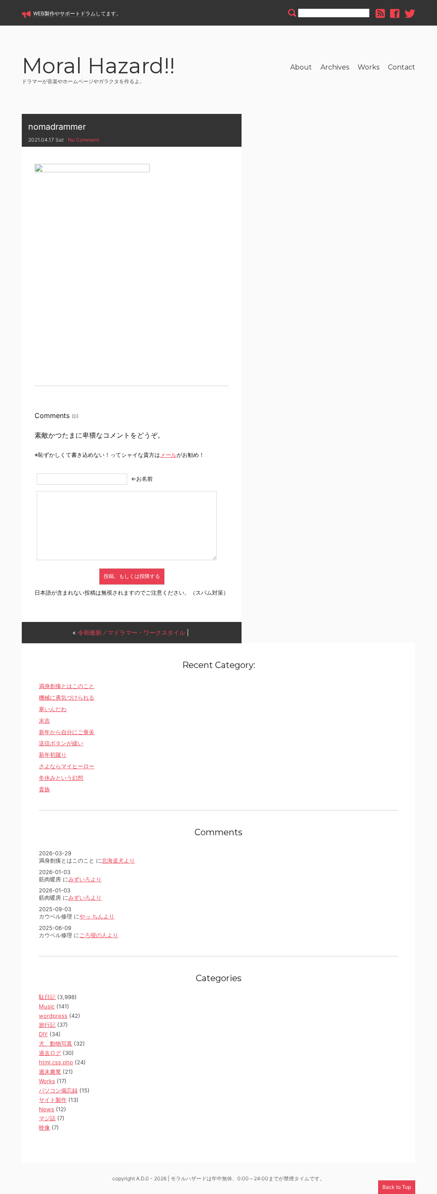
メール (168, 454)
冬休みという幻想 (61, 777)
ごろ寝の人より (98, 935)
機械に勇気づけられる (66, 697)
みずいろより (85, 879)
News (46, 1109)
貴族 (44, 789)
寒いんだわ (53, 709)
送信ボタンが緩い (61, 743)
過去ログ (50, 1052)
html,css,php (56, 1062)
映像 (44, 1127)
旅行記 (47, 1024)
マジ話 (47, 1118)
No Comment (83, 140)
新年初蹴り (53, 754)
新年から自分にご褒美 (66, 732)
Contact (401, 67)
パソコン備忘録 (58, 1090)
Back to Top (396, 1187)
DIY (43, 1034)
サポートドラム (78, 13)
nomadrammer (57, 126)
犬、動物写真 (55, 1043)
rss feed (380, 13)
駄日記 (47, 997)
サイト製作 (53, 1099)
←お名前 (142, 478)
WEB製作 (44, 13)
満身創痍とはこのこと (66, 686)
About (301, 67)
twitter (410, 13)
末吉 (44, 720)
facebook (394, 13)
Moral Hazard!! (98, 67)
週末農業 (50, 1071)
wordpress (53, 1015)
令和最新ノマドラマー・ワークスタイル (131, 632)
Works (368, 67)
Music (47, 1006)
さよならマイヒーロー (66, 766)
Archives (334, 67)
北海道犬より (118, 860)
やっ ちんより (96, 916)
